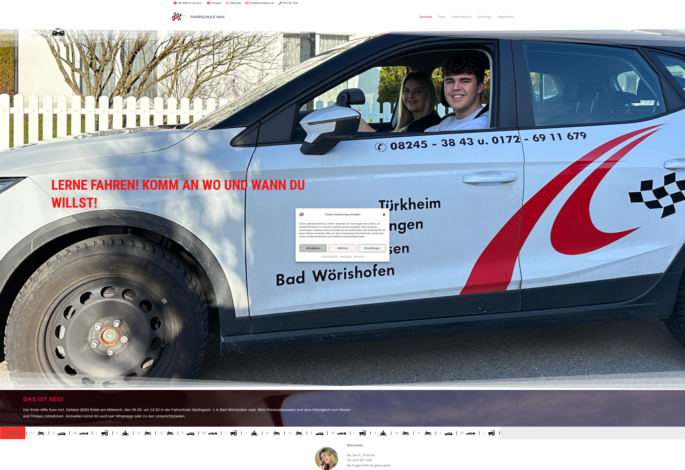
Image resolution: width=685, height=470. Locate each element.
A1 (82, 433)
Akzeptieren (313, 248)
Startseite (425, 17)
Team (441, 17)
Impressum (358, 256)
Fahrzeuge (484, 17)
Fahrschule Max (207, 17)
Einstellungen (372, 248)
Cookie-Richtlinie (329, 256)
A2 (104, 433)
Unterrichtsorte (461, 17)
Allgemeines (506, 17)
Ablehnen (342, 248)
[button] (384, 214)
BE (148, 433)
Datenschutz (345, 256)
